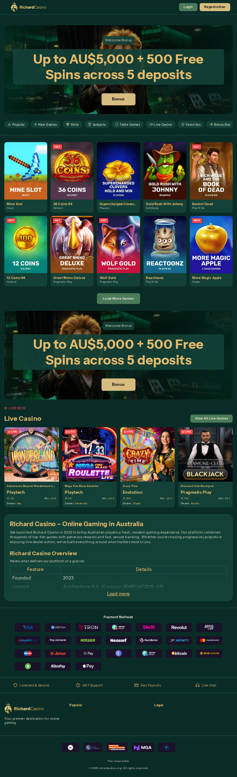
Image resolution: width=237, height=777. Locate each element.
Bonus (118, 99)
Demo (28, 175)
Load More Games (118, 298)
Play (28, 166)
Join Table (34, 454)
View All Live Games (211, 418)
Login (188, 7)
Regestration (215, 7)
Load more (118, 594)
